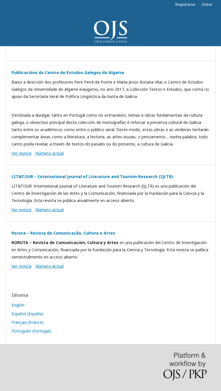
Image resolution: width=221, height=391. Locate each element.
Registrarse (185, 4)
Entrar (207, 4)
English (18, 305)
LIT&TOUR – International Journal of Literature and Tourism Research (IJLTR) (92, 176)
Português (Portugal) (31, 331)
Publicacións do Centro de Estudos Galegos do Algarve (68, 72)
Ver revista (21, 153)
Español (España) (27, 313)
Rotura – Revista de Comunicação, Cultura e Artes (63, 233)
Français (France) (27, 322)
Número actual (49, 153)
